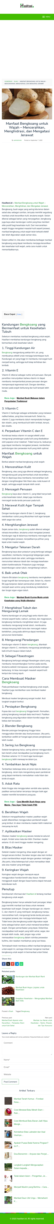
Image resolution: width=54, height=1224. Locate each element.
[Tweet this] (8, 964)
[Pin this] (12, 964)
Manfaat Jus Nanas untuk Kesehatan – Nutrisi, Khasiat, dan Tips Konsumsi (41, 1021)
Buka (19, 314)
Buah (11, 1011)
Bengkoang (28, 324)
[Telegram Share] (17, 964)
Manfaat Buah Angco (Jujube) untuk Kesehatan (30, 988)
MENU (48, 17)
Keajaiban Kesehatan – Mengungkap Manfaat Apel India (34, 999)
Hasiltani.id (31, 893)
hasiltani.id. (22, 1218)
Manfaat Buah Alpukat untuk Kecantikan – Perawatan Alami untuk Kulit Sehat (13, 1021)
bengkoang (24, 529)
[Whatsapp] (21, 964)
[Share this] (4, 964)
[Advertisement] (27, 49)
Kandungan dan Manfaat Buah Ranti (30, 976)
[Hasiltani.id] (27, 5)
